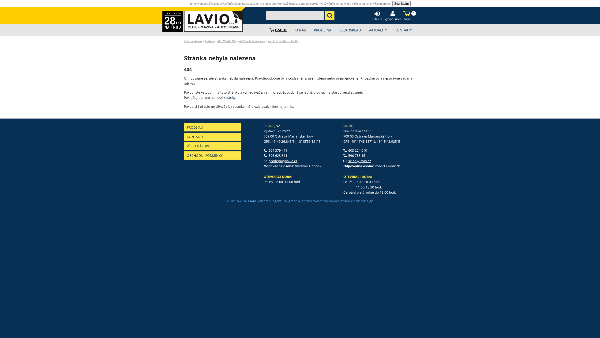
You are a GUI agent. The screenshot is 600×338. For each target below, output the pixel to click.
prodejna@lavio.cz (283, 161)
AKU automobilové (252, 41)
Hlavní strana (193, 41)
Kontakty (195, 136)
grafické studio (300, 201)
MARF (252, 201)
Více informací (382, 3)
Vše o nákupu (198, 146)
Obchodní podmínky (205, 155)
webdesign (364, 201)
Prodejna (195, 127)
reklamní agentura (272, 201)
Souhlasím (401, 3)
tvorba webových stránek (332, 201)
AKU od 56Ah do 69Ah (283, 41)
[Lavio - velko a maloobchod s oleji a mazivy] (213, 21)
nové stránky (225, 97)
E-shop (210, 41)
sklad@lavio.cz (359, 161)
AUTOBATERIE (226, 41)
